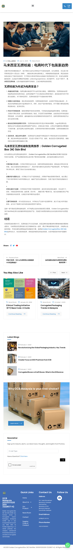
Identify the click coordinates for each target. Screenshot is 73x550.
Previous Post (13, 258)
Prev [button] (54, 273)
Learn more (14, 423)
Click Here (23, 456)
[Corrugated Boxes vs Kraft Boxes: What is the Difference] (12, 371)
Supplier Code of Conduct (26, 523)
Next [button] (63, 273)
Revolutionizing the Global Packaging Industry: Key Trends (41, 347)
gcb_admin (12, 61)
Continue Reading (14, 314)
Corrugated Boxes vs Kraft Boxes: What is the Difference (40, 372)
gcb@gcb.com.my (44, 518)
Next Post (61, 258)
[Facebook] (59, 498)
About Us (26, 502)
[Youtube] (17, 245)
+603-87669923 (43, 526)
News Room (36, 61)
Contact (26, 517)
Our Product (25, 507)
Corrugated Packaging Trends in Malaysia (51, 306)
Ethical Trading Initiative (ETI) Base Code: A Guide (18, 306)
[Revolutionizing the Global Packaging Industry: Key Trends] (12, 346)
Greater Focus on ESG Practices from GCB (34, 360)
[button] (32, 5)
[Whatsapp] (67, 545)
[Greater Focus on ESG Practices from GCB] (12, 358)
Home (25, 498)
